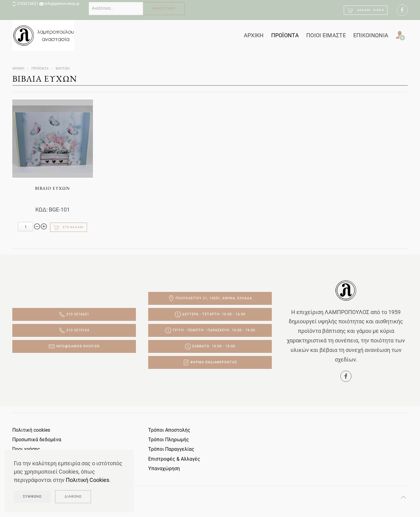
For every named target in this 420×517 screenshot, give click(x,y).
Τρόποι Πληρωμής (168, 439)
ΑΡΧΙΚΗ (254, 35)
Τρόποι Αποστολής (169, 430)
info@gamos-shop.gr (62, 4)
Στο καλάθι (73, 227)
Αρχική (18, 69)
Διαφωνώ (73, 497)
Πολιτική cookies (31, 430)
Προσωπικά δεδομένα (36, 439)
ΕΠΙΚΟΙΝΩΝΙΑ (370, 35)
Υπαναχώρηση (164, 468)
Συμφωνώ (32, 497)
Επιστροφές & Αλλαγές (174, 459)
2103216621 (27, 4)
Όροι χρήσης (26, 449)
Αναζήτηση (163, 8)
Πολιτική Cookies (87, 480)
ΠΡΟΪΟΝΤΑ (285, 35)
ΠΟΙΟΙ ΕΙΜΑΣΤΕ (326, 35)
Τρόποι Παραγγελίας (171, 449)
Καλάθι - (370, 10)
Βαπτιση (63, 69)
